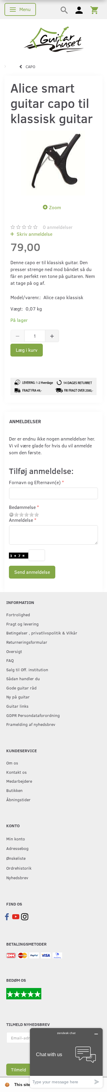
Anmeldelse (21, 520)
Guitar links (17, 706)
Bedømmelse (22, 507)
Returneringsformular (26, 642)
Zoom (55, 207)
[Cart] (94, 9)
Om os (12, 763)
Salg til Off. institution (27, 669)
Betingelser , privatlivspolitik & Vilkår (41, 633)
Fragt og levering (22, 624)
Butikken (14, 790)
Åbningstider (18, 799)
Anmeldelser (25, 421)
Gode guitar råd (21, 688)
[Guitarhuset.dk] (53, 38)
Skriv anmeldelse (33, 234)
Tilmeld (18, 1070)
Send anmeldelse (32, 572)
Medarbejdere (19, 781)
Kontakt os (16, 772)
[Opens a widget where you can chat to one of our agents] (66, 1058)
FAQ (10, 660)
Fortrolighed (18, 614)
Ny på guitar (18, 697)
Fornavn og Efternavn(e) (35, 482)
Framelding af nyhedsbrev (30, 724)
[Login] (79, 9)
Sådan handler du (23, 678)
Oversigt (14, 651)
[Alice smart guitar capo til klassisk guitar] (53, 162)
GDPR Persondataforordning (33, 715)
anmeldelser (58, 227)
